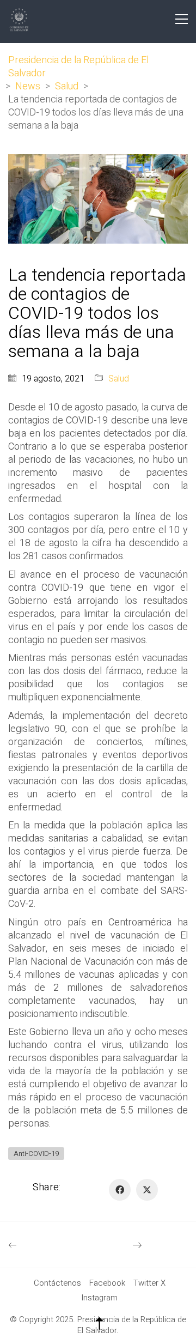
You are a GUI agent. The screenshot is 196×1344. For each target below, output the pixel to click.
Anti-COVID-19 (36, 1153)
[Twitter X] (147, 1190)
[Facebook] (120, 1190)
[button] (181, 19)
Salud (118, 379)
